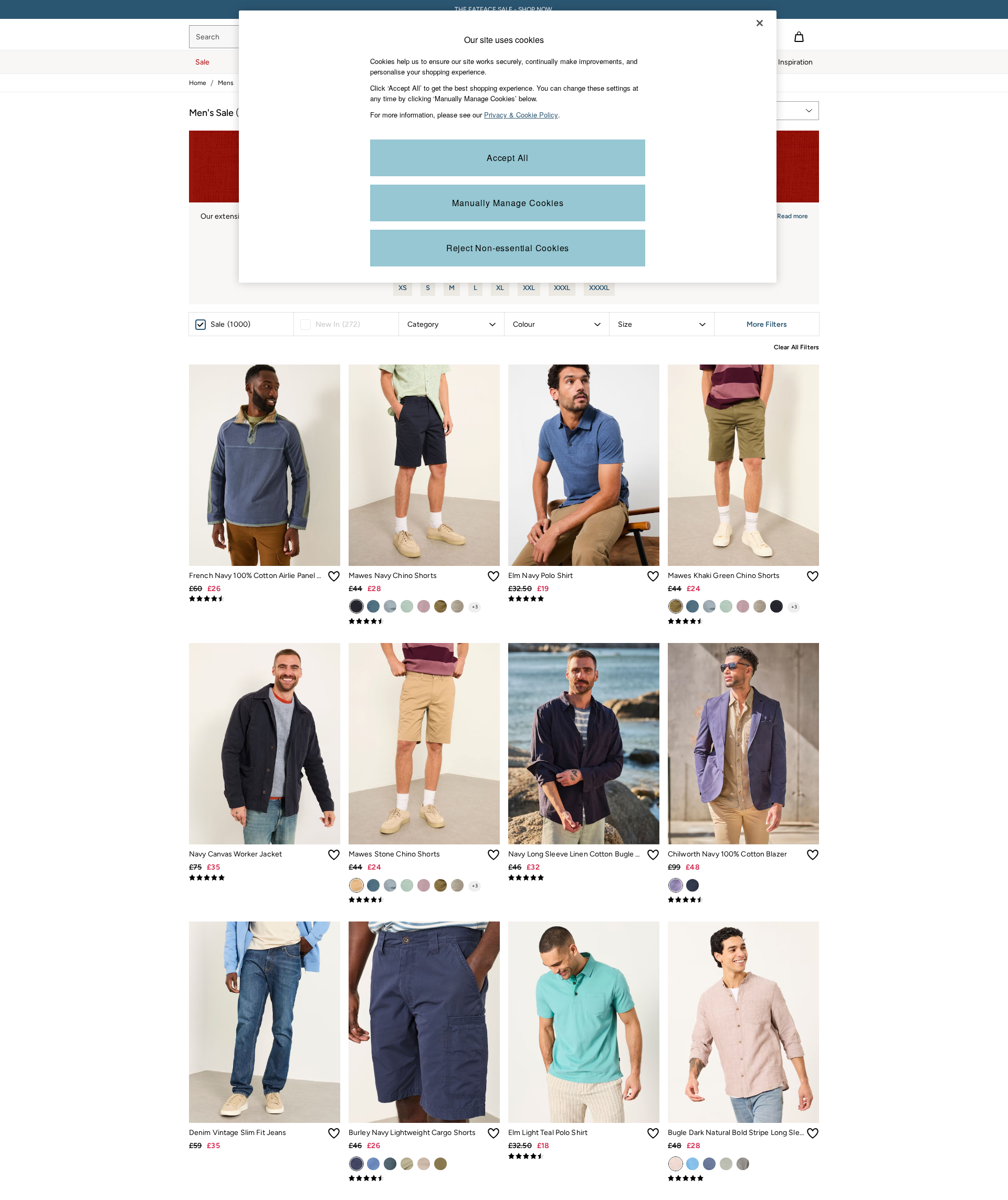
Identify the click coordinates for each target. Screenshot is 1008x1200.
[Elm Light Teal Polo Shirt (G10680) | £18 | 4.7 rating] (583, 1156)
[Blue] (692, 885)
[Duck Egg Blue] (407, 606)
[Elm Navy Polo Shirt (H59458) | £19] (583, 465)
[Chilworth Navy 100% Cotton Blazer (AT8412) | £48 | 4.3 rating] (743, 900)
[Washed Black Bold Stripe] (743, 1164)
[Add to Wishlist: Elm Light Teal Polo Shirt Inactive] (653, 1133)
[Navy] (356, 606)
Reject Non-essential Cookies (507, 248)
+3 (475, 606)
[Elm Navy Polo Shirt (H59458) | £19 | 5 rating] (583, 599)
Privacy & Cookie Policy (521, 115)
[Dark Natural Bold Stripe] (675, 1164)
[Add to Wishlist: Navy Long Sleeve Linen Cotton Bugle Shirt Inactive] (653, 855)
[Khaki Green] (440, 606)
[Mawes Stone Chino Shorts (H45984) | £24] (424, 743)
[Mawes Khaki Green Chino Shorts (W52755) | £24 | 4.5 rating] (743, 621)
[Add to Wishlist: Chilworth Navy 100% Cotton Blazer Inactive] (812, 855)
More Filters (767, 324)
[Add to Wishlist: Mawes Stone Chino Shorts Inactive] (493, 855)
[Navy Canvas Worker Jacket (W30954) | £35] (264, 743)
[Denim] (390, 606)
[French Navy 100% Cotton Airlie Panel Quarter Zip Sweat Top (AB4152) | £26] (264, 465)
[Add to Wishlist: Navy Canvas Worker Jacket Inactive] (334, 855)
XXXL (562, 288)
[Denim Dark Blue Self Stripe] (709, 1164)
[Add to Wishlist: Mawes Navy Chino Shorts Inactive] (493, 576)
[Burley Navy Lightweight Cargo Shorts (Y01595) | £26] (424, 1022)
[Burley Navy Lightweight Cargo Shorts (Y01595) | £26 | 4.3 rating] (424, 1178)
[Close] (759, 23)
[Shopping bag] (799, 36)
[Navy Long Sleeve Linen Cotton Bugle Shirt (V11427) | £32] (583, 743)
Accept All (508, 158)
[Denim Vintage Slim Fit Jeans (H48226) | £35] (264, 1022)
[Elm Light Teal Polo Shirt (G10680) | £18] (583, 1022)
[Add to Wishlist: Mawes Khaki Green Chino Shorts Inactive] (812, 576)
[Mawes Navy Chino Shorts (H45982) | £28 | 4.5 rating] (424, 621)
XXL (529, 288)
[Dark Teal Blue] (373, 606)
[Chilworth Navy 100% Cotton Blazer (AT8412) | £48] (743, 743)
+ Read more (789, 214)
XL (500, 288)
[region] (507, 146)
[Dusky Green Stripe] (726, 1164)
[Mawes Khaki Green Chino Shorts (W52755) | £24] (743, 465)
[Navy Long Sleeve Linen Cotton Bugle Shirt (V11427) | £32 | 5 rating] (583, 878)
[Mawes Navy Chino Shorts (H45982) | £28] (424, 465)
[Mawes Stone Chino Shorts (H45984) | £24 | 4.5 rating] (424, 900)
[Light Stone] (440, 1164)
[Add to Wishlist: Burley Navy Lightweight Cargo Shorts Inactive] (493, 1133)
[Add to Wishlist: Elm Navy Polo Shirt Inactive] (653, 576)
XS (402, 288)
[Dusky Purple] (423, 606)
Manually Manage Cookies (508, 203)
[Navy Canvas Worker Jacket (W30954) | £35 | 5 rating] (264, 878)
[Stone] (356, 885)
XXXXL (599, 288)
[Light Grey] (457, 606)
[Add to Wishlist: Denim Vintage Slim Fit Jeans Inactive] (334, 1133)
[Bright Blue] (692, 1164)
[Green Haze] (407, 1164)
